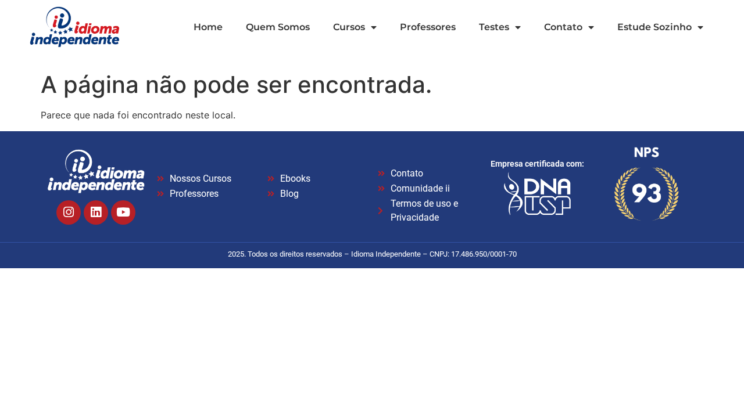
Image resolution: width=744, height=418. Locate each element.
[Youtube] (123, 212)
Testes (494, 27)
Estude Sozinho (654, 27)
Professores (428, 27)
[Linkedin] (96, 212)
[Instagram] (68, 212)
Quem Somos (278, 27)
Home (208, 27)
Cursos (349, 27)
